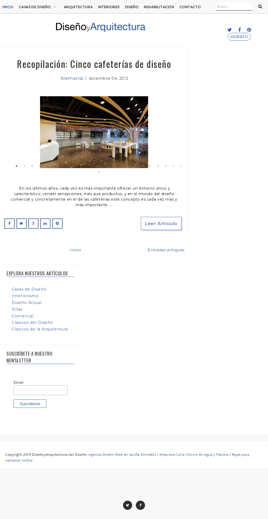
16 (134, 166)
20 (165, 166)
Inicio (8, 7)
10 (87, 166)
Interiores (109, 7)
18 (150, 166)
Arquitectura (78, 7)
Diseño (132, 7)
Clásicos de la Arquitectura (40, 329)
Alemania (71, 78)
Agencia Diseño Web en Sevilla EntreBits (122, 454)
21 (173, 166)
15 (126, 166)
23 (99, 172)
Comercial (23, 316)
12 (102, 166)
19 (157, 166)
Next (176, 132)
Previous (12, 132)
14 (118, 166)
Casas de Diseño (35, 7)
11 (95, 166)
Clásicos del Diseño (32, 322)
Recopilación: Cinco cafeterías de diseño (94, 64)
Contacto (190, 7)
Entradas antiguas (166, 250)
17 (142, 166)
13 (110, 166)
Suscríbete (239, 37)
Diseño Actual (27, 302)
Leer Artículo (161, 223)
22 (181, 166)
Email (19, 382)
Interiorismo (25, 295)
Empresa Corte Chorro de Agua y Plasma (194, 454)
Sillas (17, 309)
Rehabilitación (159, 7)
